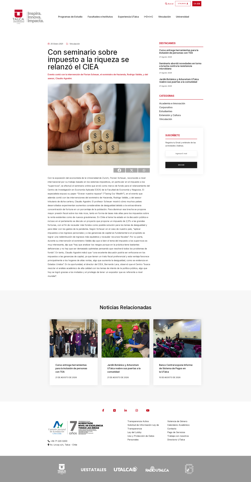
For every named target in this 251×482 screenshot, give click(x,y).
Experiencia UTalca (128, 16)
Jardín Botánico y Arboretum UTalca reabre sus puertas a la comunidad (179, 80)
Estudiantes (165, 111)
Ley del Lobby (134, 432)
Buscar (171, 4)
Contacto (171, 428)
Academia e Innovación (172, 103)
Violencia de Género (177, 421)
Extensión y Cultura (170, 115)
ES (198, 3)
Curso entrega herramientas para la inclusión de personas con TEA (178, 51)
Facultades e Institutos (100, 16)
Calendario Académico (178, 425)
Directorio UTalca (176, 439)
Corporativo (166, 107)
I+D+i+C (148, 16)
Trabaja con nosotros (178, 436)
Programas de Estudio (70, 16)
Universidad (182, 16)
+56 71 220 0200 (58, 441)
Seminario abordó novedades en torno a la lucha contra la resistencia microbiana (180, 66)
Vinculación (164, 16)
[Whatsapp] (144, 170)
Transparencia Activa (138, 421)
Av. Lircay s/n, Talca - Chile (63, 444)
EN (195, 3)
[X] (132, 170)
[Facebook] (119, 170)
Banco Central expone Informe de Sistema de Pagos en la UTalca (176, 368)
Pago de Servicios (176, 432)
